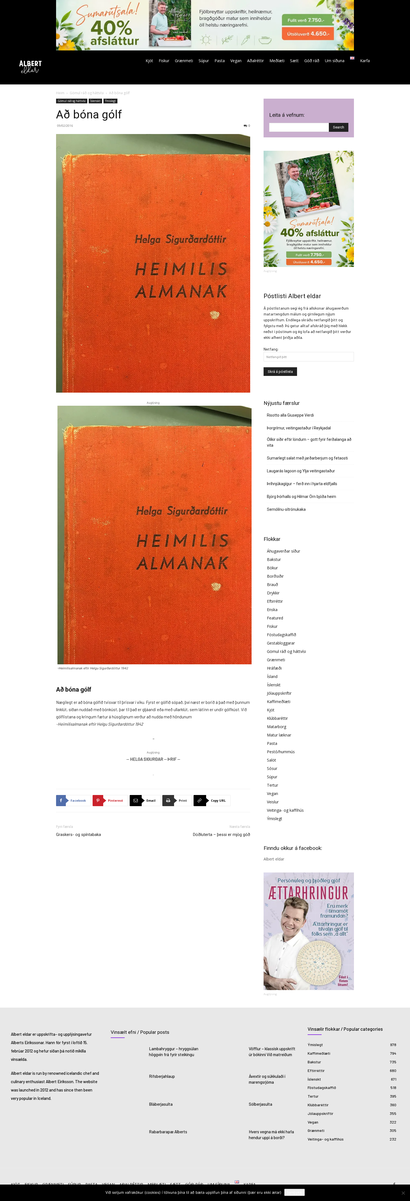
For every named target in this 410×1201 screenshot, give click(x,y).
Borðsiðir (275, 576)
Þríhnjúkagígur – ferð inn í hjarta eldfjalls (302, 484)
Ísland (272, 676)
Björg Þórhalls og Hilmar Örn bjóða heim (301, 496)
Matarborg (276, 726)
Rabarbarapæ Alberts (168, 1131)
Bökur (272, 567)
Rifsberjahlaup (162, 1076)
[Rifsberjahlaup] (128, 1083)
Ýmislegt (110, 101)
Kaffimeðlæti (278, 701)
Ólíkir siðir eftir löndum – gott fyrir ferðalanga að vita (309, 442)
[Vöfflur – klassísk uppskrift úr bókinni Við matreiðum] (228, 1056)
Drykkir (273, 592)
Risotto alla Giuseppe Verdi (290, 415)
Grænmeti (276, 659)
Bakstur (274, 559)
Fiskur (272, 626)
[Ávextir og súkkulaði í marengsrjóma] (228, 1083)
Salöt (271, 760)
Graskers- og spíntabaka (78, 834)
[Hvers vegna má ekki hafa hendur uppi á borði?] (228, 1139)
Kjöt (270, 710)
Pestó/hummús (281, 751)
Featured (275, 618)
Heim (60, 93)
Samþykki (294, 1192)
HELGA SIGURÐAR (146, 759)
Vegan (272, 793)
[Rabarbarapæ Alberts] (128, 1139)
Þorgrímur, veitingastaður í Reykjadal (299, 428)
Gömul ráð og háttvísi (87, 93)
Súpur (272, 776)
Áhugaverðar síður (283, 551)
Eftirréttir (275, 601)
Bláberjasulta (161, 1104)
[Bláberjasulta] (128, 1111)
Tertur (272, 785)
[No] (403, 1193)
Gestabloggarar (281, 643)
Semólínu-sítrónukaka (286, 509)
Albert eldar (274, 859)
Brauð (272, 584)
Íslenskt (95, 101)
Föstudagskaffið (281, 634)
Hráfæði (274, 668)
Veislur (273, 801)
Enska (272, 609)
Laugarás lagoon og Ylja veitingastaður (301, 471)
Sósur (272, 768)
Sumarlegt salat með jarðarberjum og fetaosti (307, 458)
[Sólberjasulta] (228, 1111)
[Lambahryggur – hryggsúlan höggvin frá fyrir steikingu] (128, 1056)
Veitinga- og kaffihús (285, 810)
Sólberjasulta (260, 1104)
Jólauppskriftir (279, 693)
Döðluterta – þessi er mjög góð (221, 834)
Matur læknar (279, 735)
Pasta (272, 743)
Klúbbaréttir (277, 718)
